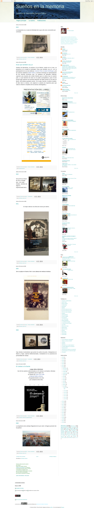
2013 (63, 410)
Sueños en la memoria (40, 6)
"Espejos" (63, 343)
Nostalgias (63, 431)
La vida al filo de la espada (67, 138)
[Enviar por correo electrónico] (37, 57)
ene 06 (65, 398)
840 (17, 268)
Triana (63, 173)
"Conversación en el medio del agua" (69, 350)
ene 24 (65, 394)
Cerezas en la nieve (66, 222)
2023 (63, 362)
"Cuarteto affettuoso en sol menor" (68, 346)
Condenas (74, 436)
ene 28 (65, 390)
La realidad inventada (66, 321)
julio (64, 376)
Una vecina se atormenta (66, 62)
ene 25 (65, 392)
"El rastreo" (64, 352)
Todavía (63, 82)
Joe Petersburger (65, 319)
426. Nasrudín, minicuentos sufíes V (68, 58)
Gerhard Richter (65, 314)
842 (17, 174)
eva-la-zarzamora (65, 186)
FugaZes (63, 313)
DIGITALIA (64, 177)
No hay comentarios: (31, 57)
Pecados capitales (64, 437)
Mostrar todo (76, 168)
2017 (63, 404)
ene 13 (65, 397)
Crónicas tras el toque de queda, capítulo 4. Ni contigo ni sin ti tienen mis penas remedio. (69, 239)
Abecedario (63, 434)
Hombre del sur (70, 270)
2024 (63, 360)
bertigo (63, 243)
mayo (64, 379)
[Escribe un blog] (38, 57)
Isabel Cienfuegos (49, 71)
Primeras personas (64, 430)
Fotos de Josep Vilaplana (66, 312)
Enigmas (68, 432)
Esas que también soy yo (24, 65)
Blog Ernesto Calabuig (66, 195)
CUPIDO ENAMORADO (66, 90)
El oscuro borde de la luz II (67, 310)
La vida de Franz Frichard (66, 323)
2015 (63, 407)
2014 (63, 409)
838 (17, 423)
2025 (63, 358)
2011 (63, 414)
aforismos (21, 417)
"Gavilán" (63, 342)
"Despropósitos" (65, 347)
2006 (63, 422)
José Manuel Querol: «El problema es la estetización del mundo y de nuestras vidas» (68, 78)
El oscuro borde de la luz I (66, 309)
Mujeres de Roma (65, 89)
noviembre (65, 369)
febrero (64, 384)
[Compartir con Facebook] (40, 57)
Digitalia (63, 307)
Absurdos (68, 436)
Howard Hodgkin (65, 316)
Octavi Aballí (64, 333)
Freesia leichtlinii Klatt (71, 205)
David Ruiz (64, 306)
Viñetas (67, 429)
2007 (63, 420)
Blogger (62, 507)
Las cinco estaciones (66, 85)
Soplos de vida (70, 279)
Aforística (20, 59)
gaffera (51, 507)
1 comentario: (30, 359)
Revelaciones (69, 431)
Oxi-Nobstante (65, 76)
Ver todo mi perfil (70, 30)
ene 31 (65, 387)
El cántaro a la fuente (23, 366)
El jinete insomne (65, 65)
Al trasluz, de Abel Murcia (66, 300)
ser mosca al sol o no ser (66, 73)
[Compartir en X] (39, 57)
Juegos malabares (69, 428)
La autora (32, 20)
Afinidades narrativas (66, 260)
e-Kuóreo (64, 57)
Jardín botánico (73, 429)
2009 (63, 417)
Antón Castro (64, 163)
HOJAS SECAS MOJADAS (67, 72)
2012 (63, 412)
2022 (63, 363)
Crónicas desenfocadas (67, 61)
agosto (64, 374)
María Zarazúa (64, 328)
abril (64, 381)
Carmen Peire (39, 71)
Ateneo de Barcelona (69, 434)
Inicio (37, 456)
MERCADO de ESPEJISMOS (67, 120)
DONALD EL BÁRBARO (72, 121)
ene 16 (65, 395)
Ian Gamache (64, 317)
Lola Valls (63, 324)
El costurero (64, 53)
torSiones (64, 147)
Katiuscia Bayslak (65, 320)
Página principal (21, 20)
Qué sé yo (24, 59)
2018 (63, 402)
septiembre (65, 373)
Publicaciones (41, 20)
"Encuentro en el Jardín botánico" (68, 345)
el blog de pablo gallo (66, 213)
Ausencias (76, 437)
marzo (64, 382)
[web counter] (21, 499)
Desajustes (73, 430)
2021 (63, 365)
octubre (64, 371)
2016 (63, 406)
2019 (63, 401)
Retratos (62, 428)
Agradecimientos (22, 168)
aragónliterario (65, 278)
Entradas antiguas (52, 456)
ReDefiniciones (70, 437)
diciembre (65, 368)
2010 (63, 415)
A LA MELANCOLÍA (71, 112)
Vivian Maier (64, 334)
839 (17, 330)
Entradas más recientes (20, 456)
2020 (63, 366)
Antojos (63, 49)
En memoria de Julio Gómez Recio (68, 157)
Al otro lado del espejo (66, 269)
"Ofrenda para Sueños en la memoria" (69, 349)
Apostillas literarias (66, 160)
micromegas (73, 427)
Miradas (63, 330)
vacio (63, 156)
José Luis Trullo (40, 374)
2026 (63, 357)
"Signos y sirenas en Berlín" (67, 340)
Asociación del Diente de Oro (68, 287)
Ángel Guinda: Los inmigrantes (67, 174)
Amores (74, 432)
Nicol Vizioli (64, 331)
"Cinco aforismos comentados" (67, 339)
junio (64, 377)
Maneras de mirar (65, 326)
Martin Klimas (64, 327)
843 (17, 27)
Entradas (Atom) (24, 458)
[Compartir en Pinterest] (42, 57)
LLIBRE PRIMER (65, 204)
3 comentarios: (30, 196)
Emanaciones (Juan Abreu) (67, 97)
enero (64, 385)
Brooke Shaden (65, 303)
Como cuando (64, 86)
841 (17, 204)
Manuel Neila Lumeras (36, 376)
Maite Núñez (31, 72)
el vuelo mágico (65, 111)
